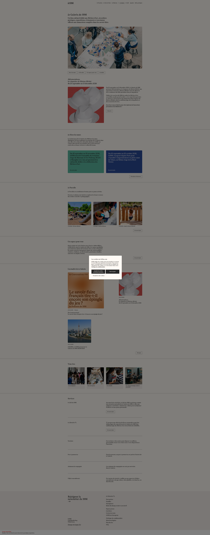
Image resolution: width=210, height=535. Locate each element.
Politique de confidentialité (98, 267)
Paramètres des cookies (98, 275)
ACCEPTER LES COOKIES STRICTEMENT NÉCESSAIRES (98, 271)
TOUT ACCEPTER (112, 271)
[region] (105, 267)
